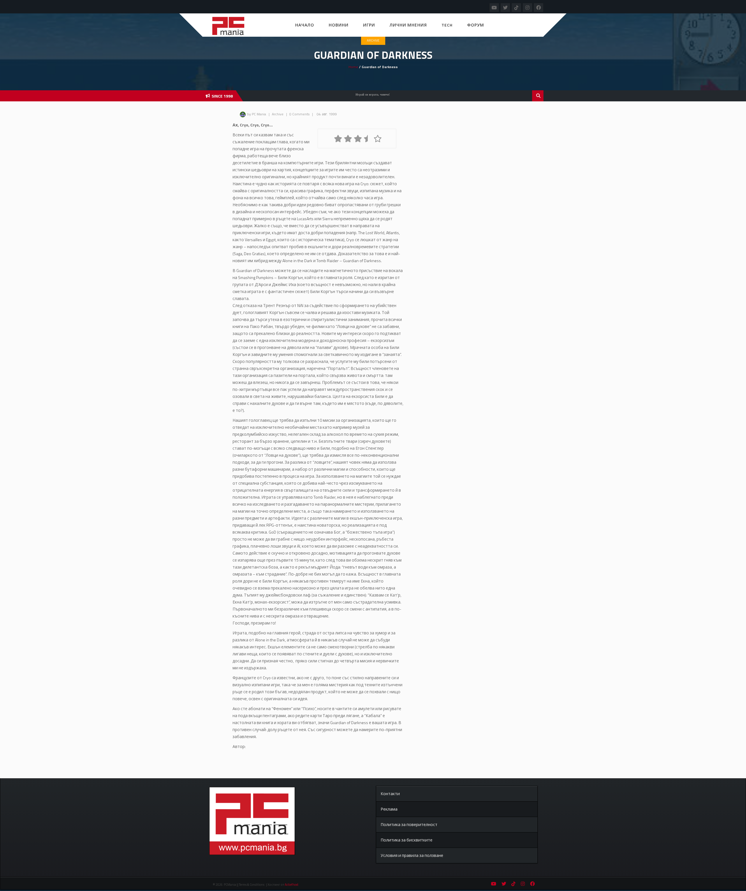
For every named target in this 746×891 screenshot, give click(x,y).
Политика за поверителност (409, 824)
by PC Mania (256, 114)
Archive (373, 40)
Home (353, 67)
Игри (369, 25)
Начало (304, 25)
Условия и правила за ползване (412, 855)
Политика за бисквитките (406, 840)
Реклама (389, 809)
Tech (447, 25)
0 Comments (299, 114)
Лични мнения (408, 25)
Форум (475, 25)
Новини (339, 25)
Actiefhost (291, 884)
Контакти (390, 794)
